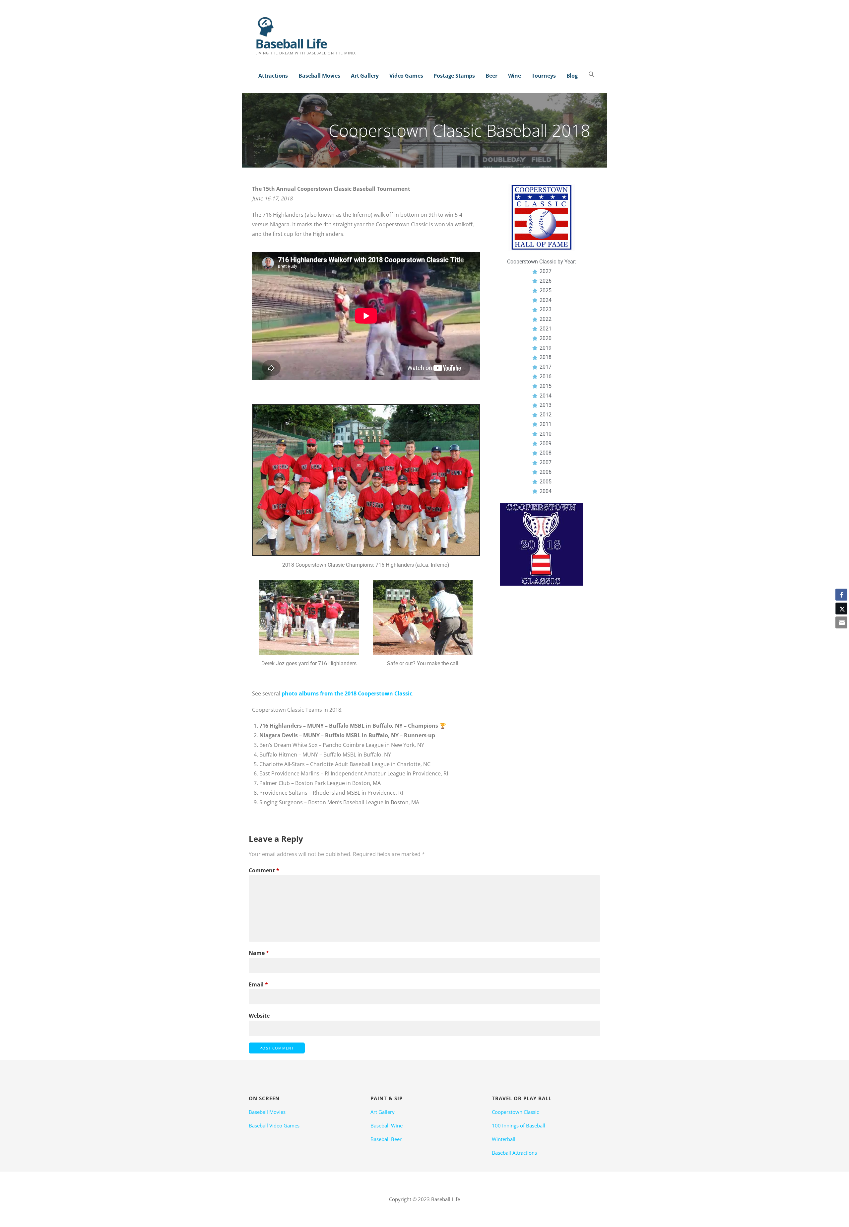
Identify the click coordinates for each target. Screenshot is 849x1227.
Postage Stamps (454, 75)
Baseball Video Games (274, 1125)
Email (258, 984)
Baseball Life (291, 43)
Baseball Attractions (514, 1152)
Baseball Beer (386, 1139)
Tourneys (544, 75)
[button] (591, 75)
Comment (264, 870)
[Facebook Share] (841, 595)
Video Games (406, 75)
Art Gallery (365, 75)
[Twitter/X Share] (841, 608)
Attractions (273, 75)
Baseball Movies (319, 75)
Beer (491, 75)
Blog (572, 75)
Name (259, 953)
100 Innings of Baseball (518, 1125)
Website (259, 1015)
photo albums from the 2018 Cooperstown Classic (347, 693)
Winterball (503, 1139)
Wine (514, 75)
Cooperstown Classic (515, 1112)
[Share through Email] (841, 622)
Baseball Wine (386, 1125)
